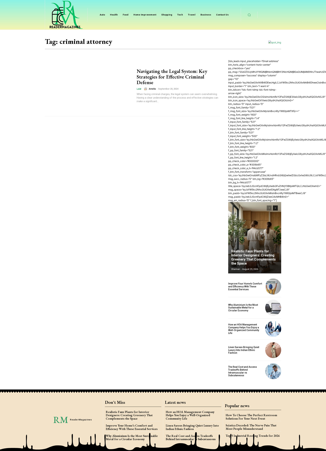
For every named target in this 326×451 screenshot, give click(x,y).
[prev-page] (269, 208)
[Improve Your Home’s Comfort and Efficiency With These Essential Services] (273, 286)
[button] (249, 15)
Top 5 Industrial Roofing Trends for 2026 (253, 436)
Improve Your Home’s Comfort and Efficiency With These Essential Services (245, 286)
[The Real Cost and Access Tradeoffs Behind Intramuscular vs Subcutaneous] (273, 371)
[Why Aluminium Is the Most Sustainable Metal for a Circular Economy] (273, 308)
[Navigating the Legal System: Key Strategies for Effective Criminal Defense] (88, 85)
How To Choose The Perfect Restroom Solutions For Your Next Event (251, 416)
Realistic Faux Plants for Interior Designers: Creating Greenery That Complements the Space (253, 257)
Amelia (152, 89)
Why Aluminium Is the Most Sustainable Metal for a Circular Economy (243, 307)
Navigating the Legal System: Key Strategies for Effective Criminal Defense (172, 77)
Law (139, 89)
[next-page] (275, 208)
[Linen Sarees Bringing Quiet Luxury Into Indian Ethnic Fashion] (273, 350)
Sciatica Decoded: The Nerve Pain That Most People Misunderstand (251, 427)
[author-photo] (146, 89)
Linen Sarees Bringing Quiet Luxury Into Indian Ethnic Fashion (243, 350)
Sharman (235, 269)
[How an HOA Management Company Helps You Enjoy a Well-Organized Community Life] (273, 329)
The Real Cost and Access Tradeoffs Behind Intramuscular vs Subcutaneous (242, 371)
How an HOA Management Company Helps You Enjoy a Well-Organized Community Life (243, 328)
